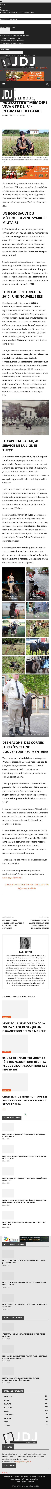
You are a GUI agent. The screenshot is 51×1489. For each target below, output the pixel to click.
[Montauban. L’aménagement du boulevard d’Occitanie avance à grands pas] (25, 1371)
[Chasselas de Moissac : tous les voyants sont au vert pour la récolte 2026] (25, 1082)
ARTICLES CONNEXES (11, 996)
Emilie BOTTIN (10, 115)
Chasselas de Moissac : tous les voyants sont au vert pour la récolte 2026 (24, 1100)
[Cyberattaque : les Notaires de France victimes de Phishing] (25, 1327)
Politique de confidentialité (10, 38)
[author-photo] (25, 949)
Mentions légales (33, 1479)
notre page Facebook (12, 877)
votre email (4, 50)
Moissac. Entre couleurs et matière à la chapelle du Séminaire (13, 924)
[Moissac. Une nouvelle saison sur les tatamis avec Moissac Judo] (25, 1149)
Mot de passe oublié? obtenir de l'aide (14, 35)
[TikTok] (2, 4)
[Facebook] (0, 4)
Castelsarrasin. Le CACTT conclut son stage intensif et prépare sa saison (39, 924)
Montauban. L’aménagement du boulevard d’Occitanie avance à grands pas (20, 1379)
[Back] (1, 7)
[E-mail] (34, 124)
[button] (4, 84)
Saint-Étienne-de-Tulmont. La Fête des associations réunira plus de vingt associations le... (24, 1201)
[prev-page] (3, 1109)
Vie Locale (6, 1017)
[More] (39, 124)
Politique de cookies (25, 1482)
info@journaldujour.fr (23, 1462)
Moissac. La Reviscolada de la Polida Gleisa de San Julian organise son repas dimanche (24, 1027)
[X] (4, 4)
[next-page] (5, 1109)
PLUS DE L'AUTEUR (27, 996)
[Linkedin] (28, 124)
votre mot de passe (7, 27)
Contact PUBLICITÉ (16, 1479)
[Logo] (7, 101)
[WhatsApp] (17, 124)
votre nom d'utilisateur (8, 19)
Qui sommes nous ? (11, 1477)
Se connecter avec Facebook (12, 33)
